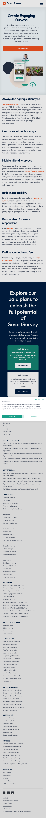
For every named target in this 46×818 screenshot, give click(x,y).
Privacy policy (39, 400)
